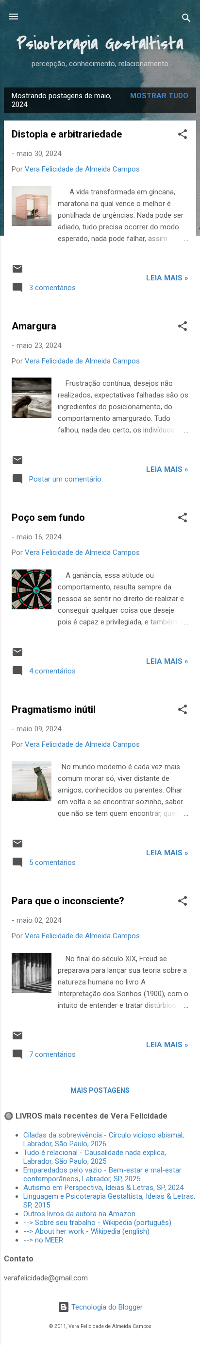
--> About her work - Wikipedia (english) (86, 1231)
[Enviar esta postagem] (17, 272)
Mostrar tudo (159, 95)
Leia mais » (167, 278)
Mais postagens (100, 1090)
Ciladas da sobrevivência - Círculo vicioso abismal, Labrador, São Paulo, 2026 (103, 1139)
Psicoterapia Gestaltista (100, 44)
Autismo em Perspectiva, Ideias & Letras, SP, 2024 (105, 1187)
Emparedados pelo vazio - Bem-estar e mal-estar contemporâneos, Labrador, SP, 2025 (102, 1174)
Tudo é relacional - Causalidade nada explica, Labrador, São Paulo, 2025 (94, 1157)
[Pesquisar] (186, 19)
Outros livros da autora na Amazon (79, 1213)
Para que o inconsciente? (68, 901)
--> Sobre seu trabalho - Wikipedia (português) (97, 1222)
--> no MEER (43, 1240)
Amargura (34, 326)
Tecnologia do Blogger (106, 1307)
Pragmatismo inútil (54, 709)
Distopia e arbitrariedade (67, 134)
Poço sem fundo (48, 517)
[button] (182, 135)
